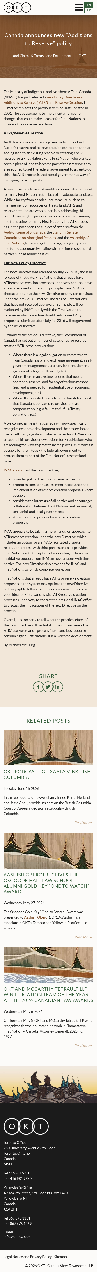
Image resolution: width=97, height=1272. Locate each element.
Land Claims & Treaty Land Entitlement (41, 56)
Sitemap (60, 1257)
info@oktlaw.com (17, 1237)
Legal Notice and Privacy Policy (28, 1257)
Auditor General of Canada (24, 232)
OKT (82, 56)
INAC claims (13, 470)
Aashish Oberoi (36, 917)
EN (89, 5)
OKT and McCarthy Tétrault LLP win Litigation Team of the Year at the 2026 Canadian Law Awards (48, 995)
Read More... (83, 823)
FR (89, 10)
